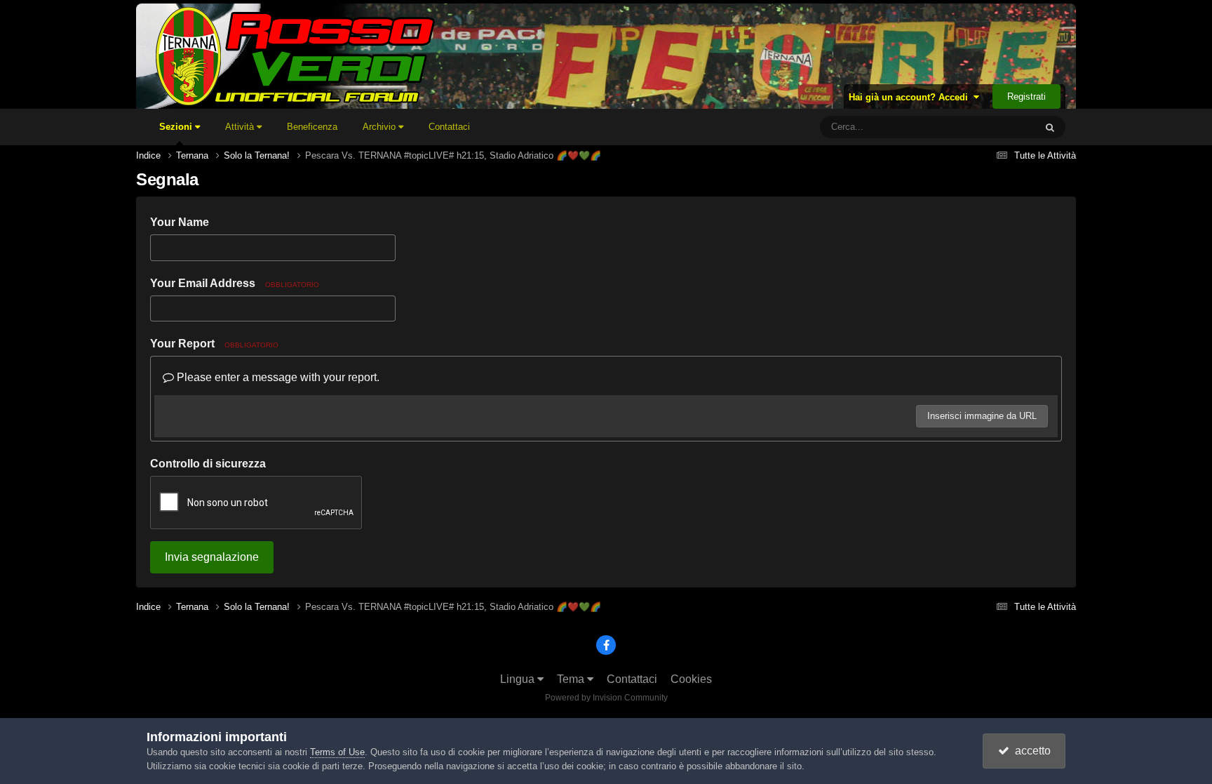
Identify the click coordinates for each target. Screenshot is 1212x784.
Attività (241, 126)
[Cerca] (1050, 127)
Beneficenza (312, 126)
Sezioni (177, 126)
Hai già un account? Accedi (911, 97)
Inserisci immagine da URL (982, 416)
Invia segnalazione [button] (212, 557)
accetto (1030, 751)
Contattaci (449, 126)
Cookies (691, 679)
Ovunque (998, 127)
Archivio (380, 126)
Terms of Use (337, 752)
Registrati (1026, 96)
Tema (572, 679)
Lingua (518, 679)
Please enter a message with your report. (276, 377)
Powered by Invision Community (606, 698)
